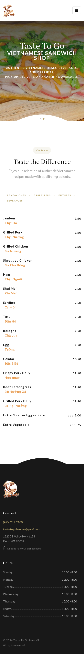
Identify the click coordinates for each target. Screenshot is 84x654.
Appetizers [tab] (42, 195)
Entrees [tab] (65, 195)
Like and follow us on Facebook (24, 548)
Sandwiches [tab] (16, 195)
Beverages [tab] (15, 200)
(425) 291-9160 (13, 522)
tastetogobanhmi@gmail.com (21, 529)
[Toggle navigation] (76, 10)
